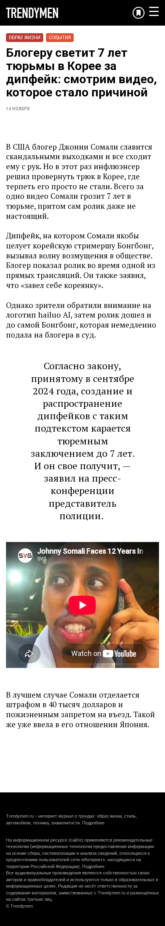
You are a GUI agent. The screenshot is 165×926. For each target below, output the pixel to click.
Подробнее (93, 822)
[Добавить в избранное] (139, 13)
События (60, 37)
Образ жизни (24, 37)
